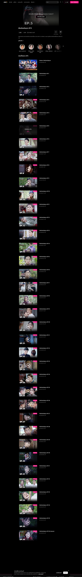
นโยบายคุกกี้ (40, 574)
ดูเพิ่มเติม (20, 40)
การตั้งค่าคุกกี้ (58, 572)
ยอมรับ (65, 572)
